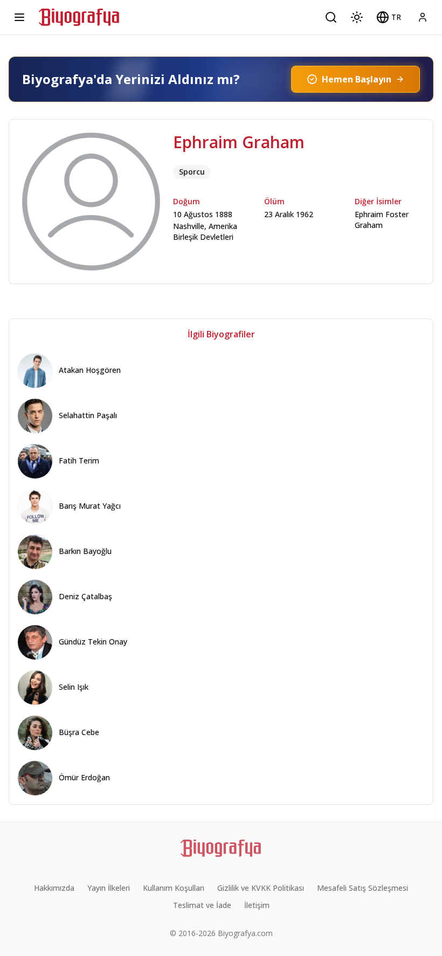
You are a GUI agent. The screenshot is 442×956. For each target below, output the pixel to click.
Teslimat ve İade (202, 905)
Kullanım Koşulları (173, 888)
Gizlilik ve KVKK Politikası (260, 888)
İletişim (257, 905)
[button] (388, 17)
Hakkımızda (54, 888)
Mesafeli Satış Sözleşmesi (362, 888)
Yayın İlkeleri (108, 888)
